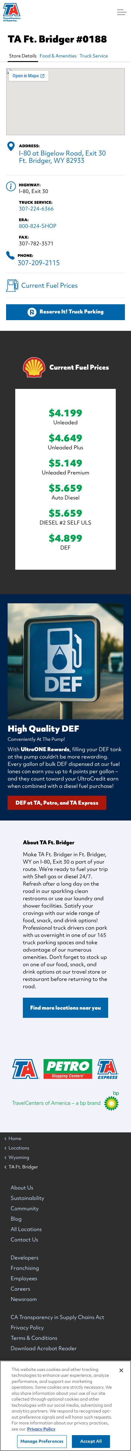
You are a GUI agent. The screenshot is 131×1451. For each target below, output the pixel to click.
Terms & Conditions (34, 1337)
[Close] (121, 1370)
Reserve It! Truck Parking (72, 311)
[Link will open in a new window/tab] (65, 1101)
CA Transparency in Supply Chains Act (57, 1317)
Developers (24, 1257)
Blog (16, 1218)
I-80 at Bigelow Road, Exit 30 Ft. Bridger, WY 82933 (62, 157)
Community (25, 1208)
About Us (22, 1187)
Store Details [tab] (23, 56)
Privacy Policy (27, 1327)
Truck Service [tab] (94, 56)
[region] (65, 1406)
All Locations (26, 1229)
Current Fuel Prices (49, 285)
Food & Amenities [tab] (58, 56)
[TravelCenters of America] (11, 12)
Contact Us (24, 1239)
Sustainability (27, 1197)
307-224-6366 (36, 208)
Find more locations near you (65, 1007)
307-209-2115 (39, 262)
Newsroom (24, 1299)
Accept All (91, 1441)
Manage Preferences (41, 1441)
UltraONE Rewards (45, 749)
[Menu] (122, 12)
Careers (20, 1288)
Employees (24, 1278)
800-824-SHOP (37, 225)
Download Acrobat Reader (44, 1348)
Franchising (25, 1267)
